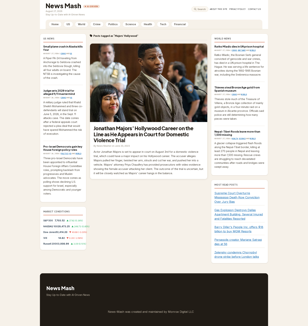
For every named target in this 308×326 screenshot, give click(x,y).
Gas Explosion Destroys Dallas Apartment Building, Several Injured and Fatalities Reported (238, 214)
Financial (180, 24)
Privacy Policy (237, 9)
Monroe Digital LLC (181, 311)
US (68, 24)
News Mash (63, 6)
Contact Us (254, 9)
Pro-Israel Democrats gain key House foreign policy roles (62, 148)
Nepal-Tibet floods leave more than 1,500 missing (237, 133)
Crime (97, 24)
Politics (113, 24)
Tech (163, 24)
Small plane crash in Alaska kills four (63, 48)
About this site (218, 9)
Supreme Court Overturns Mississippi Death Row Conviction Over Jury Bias (237, 197)
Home (55, 24)
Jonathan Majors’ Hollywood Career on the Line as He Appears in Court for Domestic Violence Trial (148, 83)
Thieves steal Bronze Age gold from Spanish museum (237, 89)
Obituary (242, 50)
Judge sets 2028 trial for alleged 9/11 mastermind (59, 92)
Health (148, 24)
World (81, 24)
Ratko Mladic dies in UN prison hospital (239, 46)
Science (130, 24)
